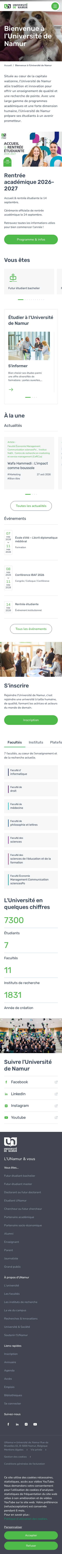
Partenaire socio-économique (23, 1225)
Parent (8, 1250)
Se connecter (12, 1403)
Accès (8, 1379)
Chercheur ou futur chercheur (23, 1209)
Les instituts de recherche (20, 1302)
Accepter (31, 1535)
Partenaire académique (19, 1217)
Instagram (20, 1105)
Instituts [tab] (36, 742)
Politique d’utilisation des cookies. (26, 1519)
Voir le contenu (29, 281)
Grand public (12, 1267)
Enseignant (11, 1242)
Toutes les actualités (31, 506)
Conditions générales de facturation (24, 1463)
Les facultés (12, 1294)
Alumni (8, 1234)
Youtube (18, 1117)
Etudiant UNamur (15, 1201)
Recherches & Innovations (21, 1319)
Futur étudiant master (18, 1184)
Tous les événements (31, 629)
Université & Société (17, 1327)
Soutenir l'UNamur (16, 1335)
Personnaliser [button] (13, 1527)
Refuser (31, 1546)
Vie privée (36, 1449)
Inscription (11, 1354)
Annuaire (10, 1362)
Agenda (9, 1370)
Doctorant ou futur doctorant (22, 1192)
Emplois (9, 1387)
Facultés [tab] (15, 742)
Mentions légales (13, 1449)
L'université (11, 1285)
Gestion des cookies (15, 1456)
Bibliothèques (13, 1395)
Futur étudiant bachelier (19, 1176)
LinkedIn (18, 1094)
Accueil (8, 65)
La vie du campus (15, 1310)
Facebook (19, 1082)
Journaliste (11, 1258)
